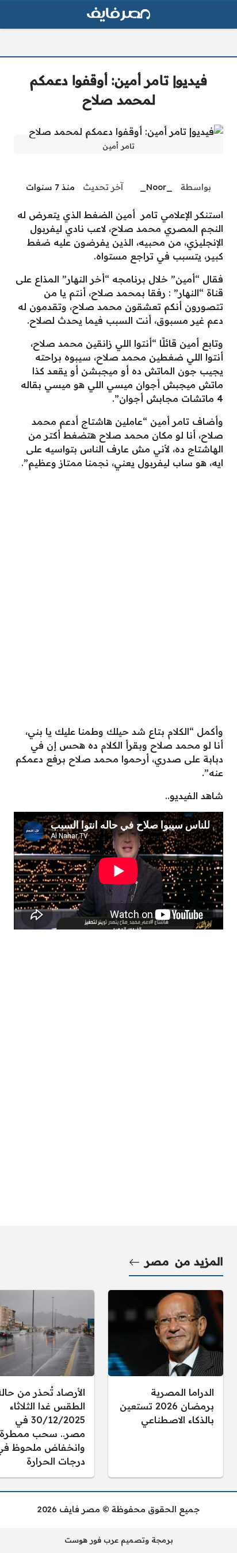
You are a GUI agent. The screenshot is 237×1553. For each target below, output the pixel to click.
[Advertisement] (118, 597)
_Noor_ (156, 187)
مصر (157, 1261)
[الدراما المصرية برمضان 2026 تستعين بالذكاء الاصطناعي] (165, 1383)
